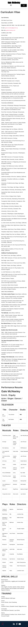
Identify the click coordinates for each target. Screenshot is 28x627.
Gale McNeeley (14, 2)
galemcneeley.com (10, 30)
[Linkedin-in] (14, 624)
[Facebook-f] (17, 624)
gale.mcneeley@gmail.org (11, 27)
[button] (11, 5)
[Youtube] (20, 624)
